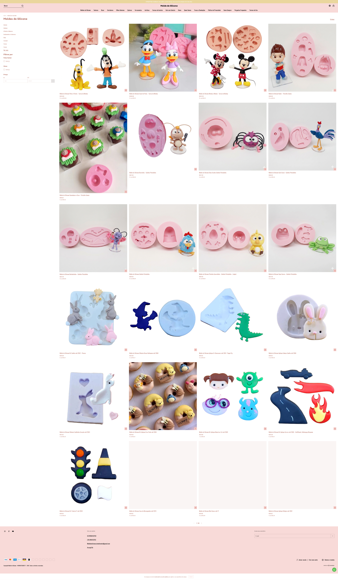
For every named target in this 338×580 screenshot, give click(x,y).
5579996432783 (91, 536)
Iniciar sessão (302, 560)
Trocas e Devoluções (199, 10)
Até (28, 77)
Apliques (5, 28)
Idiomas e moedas (329, 560)
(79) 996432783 (91, 540)
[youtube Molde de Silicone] (13, 531)
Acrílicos (147, 10)
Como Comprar (228, 10)
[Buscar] (22, 5)
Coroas (5, 44)
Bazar (102, 10)
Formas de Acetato (157, 10)
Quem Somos (187, 10)
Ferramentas (138, 10)
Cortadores (110, 10)
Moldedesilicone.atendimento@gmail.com (98, 544)
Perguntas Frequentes (240, 10)
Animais (5, 25)
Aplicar (53, 81)
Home (179, 10)
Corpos (5, 47)
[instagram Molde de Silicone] (5, 531)
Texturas (96, 10)
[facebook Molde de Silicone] (9, 531)
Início (5, 15)
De (4, 77)
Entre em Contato (170, 10)
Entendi (191, 576)
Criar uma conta (313, 560)
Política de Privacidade (214, 10)
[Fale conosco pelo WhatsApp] (334, 570)
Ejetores (129, 10)
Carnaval (5, 41)
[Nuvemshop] (328, 565)
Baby (5, 37)
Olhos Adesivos (120, 10)
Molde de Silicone (169, 6)
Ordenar (332, 19)
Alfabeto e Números (8, 31)
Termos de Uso (253, 10)
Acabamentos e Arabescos (10, 34)
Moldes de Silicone (85, 10)
